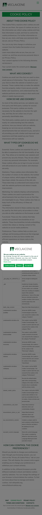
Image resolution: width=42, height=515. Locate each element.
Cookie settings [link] (9, 265)
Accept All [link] (28, 265)
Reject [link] (19, 265)
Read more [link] (7, 262)
